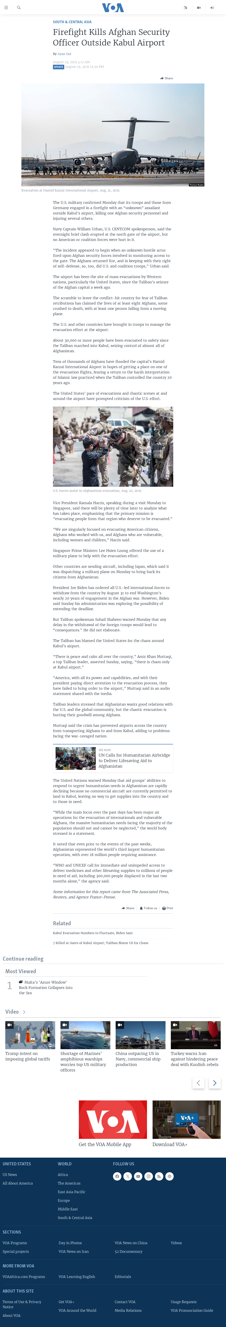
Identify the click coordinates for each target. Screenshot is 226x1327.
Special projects (16, 1251)
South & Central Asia (72, 22)
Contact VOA (125, 1302)
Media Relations (128, 1310)
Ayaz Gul (64, 54)
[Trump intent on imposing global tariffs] (30, 1035)
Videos (176, 1243)
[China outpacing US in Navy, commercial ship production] (141, 1035)
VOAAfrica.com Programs (24, 1277)
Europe (64, 1200)
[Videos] (199, 7)
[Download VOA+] (187, 1119)
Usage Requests (184, 1302)
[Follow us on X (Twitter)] (127, 1176)
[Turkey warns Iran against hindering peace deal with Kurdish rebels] (196, 1035)
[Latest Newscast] (212, 7)
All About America (18, 1183)
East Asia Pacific (71, 1192)
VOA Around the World (77, 1310)
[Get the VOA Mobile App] (113, 1119)
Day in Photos (70, 1243)
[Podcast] (169, 1176)
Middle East (68, 1209)
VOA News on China (131, 1243)
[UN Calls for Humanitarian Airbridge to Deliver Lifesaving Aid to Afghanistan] (76, 758)
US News (10, 1175)
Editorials (123, 1277)
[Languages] (185, 7)
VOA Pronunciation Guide (192, 1310)
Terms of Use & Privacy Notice (22, 1304)
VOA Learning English (77, 1277)
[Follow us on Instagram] (148, 1176)
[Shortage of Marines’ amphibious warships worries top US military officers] (85, 1035)
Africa (63, 1175)
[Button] (166, 78)
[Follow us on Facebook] (117, 1176)
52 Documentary (128, 1251)
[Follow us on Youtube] (138, 1176)
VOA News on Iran (74, 1251)
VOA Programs (15, 1243)
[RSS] (159, 1176)
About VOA (12, 1316)
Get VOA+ (66, 1302)
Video (12, 1012)
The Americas (69, 1183)
